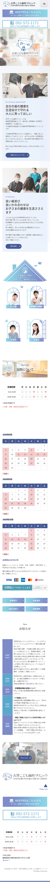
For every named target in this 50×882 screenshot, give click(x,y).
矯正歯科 (29, 684)
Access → (6, 860)
